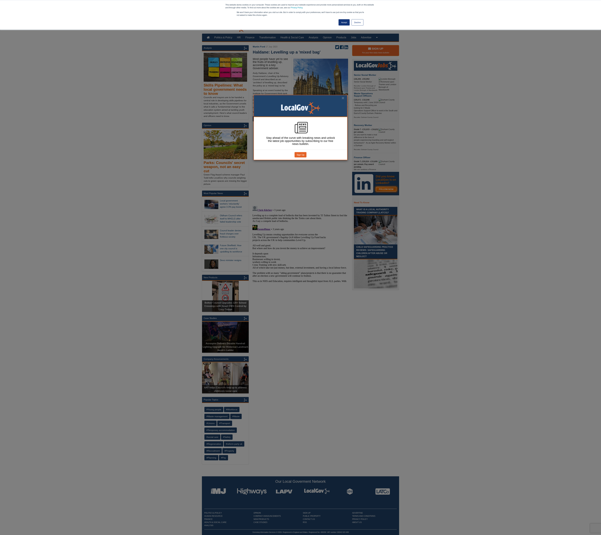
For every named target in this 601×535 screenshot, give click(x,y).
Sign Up (300, 155)
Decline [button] (357, 22)
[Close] (343, 98)
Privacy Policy (297, 7)
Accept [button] (344, 22)
